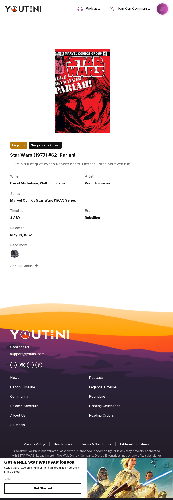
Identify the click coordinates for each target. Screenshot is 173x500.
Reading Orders (101, 415)
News (14, 378)
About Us (18, 415)
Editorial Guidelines (135, 444)
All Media (17, 425)
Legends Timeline (103, 387)
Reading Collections (104, 406)
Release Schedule (24, 406)
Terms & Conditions (96, 444)
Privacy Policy (34, 444)
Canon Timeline (22, 387)
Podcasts (96, 378)
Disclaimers (63, 444)
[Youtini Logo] (23, 9)
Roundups (97, 396)
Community (19, 396)
